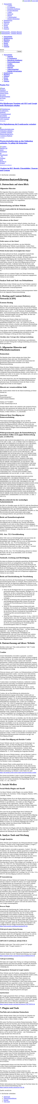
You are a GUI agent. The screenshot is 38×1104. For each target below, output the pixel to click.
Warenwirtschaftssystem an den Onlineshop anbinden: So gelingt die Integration (16, 142)
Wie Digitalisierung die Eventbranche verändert (18, 124)
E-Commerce (2, 137)
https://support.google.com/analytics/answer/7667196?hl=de (17, 1004)
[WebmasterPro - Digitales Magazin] (11, 32)
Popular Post (4, 85)
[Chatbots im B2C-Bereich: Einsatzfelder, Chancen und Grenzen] (4, 163)
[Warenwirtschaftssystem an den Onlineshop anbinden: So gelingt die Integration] (7, 136)
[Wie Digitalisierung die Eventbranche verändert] (5, 119)
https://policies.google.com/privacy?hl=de (12, 1087)
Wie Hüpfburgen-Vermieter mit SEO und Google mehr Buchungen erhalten (18, 104)
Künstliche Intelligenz (4, 165)
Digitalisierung (3, 120)
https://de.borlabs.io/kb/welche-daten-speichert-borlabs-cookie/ (18, 772)
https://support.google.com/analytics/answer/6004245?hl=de (17, 955)
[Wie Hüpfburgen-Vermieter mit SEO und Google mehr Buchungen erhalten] (5, 98)
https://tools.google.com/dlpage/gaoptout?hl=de (13, 926)
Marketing (2, 100)
